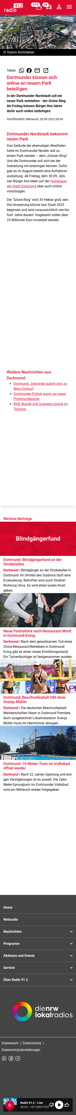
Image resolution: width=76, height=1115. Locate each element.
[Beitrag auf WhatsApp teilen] (21, 70)
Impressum (10, 1043)
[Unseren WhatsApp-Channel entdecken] (4, 1058)
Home (7, 907)
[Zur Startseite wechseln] (13, 8)
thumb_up (66, 1104)
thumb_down (51, 1104)
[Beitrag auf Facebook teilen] (29, 70)
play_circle (59, 1105)
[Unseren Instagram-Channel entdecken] (17, 1058)
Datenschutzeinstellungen (21, 1050)
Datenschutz (32, 1043)
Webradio (10, 920)
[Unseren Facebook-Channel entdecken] (11, 1058)
